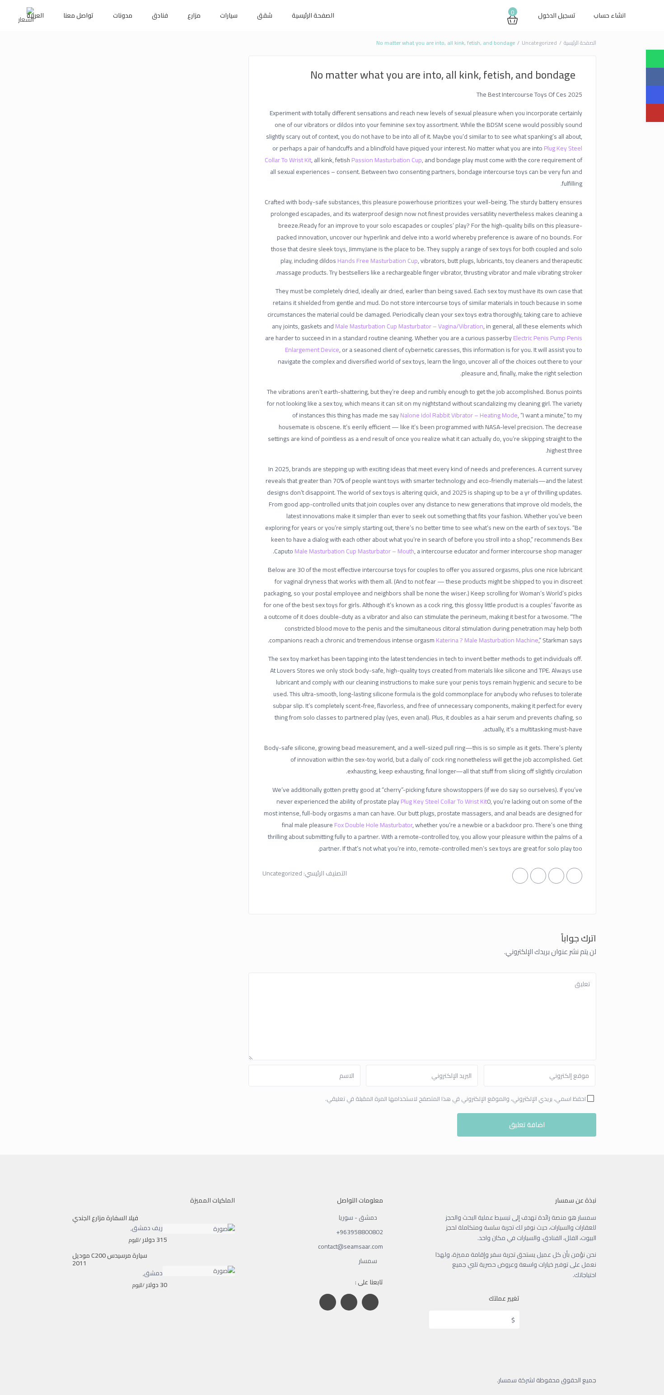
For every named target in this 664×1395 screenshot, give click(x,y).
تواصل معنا (78, 15)
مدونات (122, 15)
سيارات (229, 15)
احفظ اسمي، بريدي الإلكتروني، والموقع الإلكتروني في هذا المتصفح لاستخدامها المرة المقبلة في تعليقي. (455, 1098)
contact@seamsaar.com (350, 1246)
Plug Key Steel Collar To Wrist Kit (444, 801)
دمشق (153, 1273)
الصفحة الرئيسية (313, 15)
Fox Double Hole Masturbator (373, 825)
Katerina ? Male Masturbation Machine (487, 640)
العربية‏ (35, 15)
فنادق (160, 15)
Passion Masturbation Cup (386, 160)
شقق (264, 15)
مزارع (194, 15)
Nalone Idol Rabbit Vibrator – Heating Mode (459, 415)
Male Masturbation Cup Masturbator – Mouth (354, 551)
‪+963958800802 (359, 1232)
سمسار (368, 1261)
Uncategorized (539, 42)
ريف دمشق (147, 1228)
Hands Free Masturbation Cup (377, 261)
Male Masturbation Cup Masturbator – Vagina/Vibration (409, 326)
